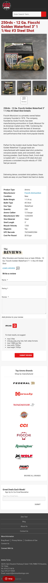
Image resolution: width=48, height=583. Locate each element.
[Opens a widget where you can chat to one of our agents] (8, 579)
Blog (24, 521)
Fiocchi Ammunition (33, 193)
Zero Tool (24, 517)
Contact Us (24, 531)
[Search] (43, 14)
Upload (8, 326)
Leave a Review (8, 268)
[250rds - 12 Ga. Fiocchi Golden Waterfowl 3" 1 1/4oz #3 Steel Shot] (24, 56)
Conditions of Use (31, 540)
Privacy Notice (17, 540)
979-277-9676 (9, 568)
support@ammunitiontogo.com (17, 573)
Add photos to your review (12, 317)
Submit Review (26, 355)
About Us (24, 526)
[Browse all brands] (43, 476)
